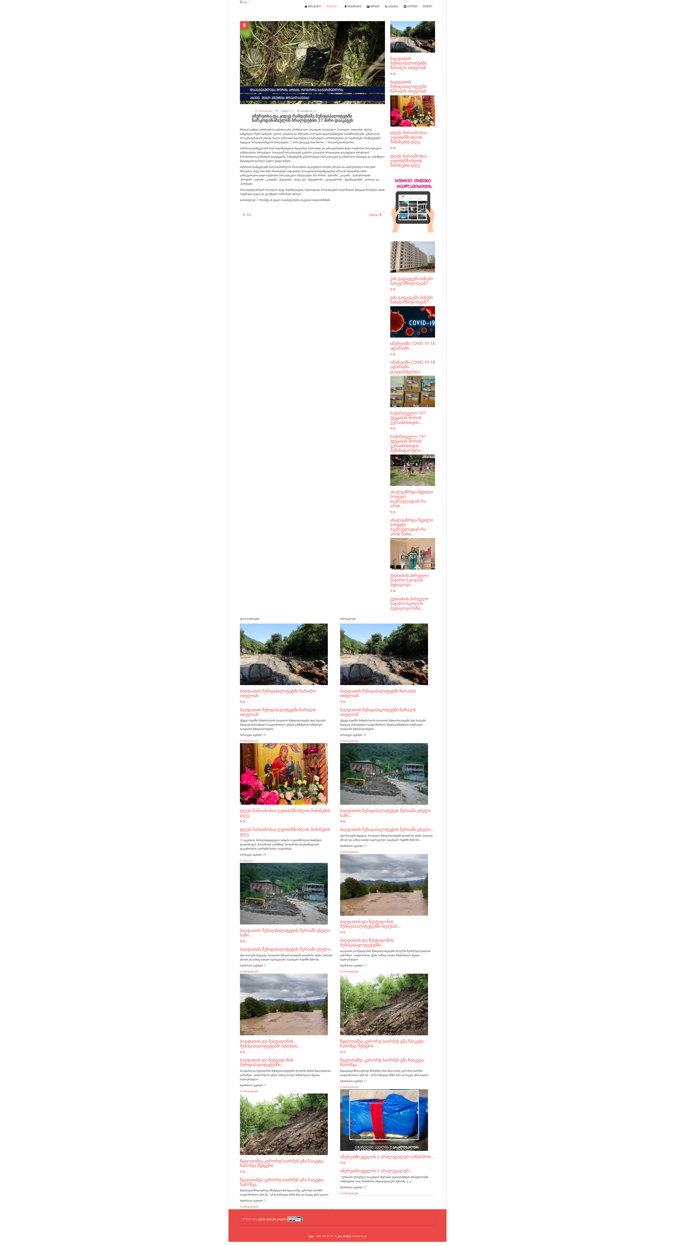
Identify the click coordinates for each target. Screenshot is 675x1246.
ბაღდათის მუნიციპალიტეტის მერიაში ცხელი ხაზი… (285, 932)
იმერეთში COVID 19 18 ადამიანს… (412, 345)
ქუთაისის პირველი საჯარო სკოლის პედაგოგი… (409, 579)
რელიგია (248, 860)
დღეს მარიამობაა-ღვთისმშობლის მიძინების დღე (409, 137)
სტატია (392, 6)
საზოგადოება (265, 110)
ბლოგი (412, 6)
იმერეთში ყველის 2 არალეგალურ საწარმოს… (387, 1156)
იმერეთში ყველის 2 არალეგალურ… (376, 1171)
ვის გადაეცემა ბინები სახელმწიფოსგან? (411, 280)
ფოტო (375, 6)
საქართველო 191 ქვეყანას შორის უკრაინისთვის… (408, 417)
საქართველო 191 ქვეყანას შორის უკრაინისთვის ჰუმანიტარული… (408, 443)
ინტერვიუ (354, 6)
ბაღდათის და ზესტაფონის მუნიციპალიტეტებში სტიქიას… (270, 1043)
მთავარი (314, 6)
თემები (331, 6)
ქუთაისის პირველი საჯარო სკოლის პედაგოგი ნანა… (409, 603)
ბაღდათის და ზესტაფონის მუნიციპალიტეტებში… (267, 1062)
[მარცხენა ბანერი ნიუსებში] (412, 205)
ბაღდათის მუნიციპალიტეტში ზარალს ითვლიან (408, 63)
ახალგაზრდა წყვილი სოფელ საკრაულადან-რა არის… (411, 498)
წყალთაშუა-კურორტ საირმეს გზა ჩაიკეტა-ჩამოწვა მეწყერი (282, 1163)
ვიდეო (427, 6)
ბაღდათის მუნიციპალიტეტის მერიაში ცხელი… (287, 949)
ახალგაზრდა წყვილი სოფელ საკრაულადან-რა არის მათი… (411, 527)
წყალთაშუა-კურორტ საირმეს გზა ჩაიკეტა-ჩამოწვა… (282, 1182)
